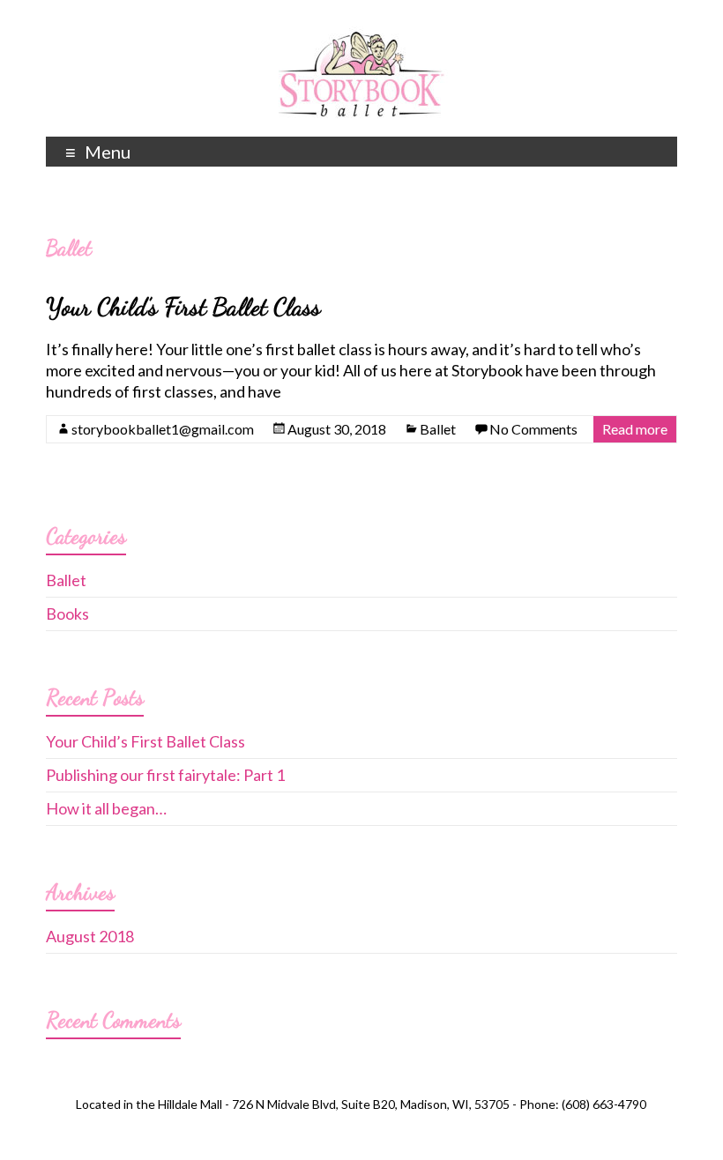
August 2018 (90, 936)
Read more (634, 428)
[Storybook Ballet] (361, 35)
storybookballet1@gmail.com (162, 428)
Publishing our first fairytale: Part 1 (165, 774)
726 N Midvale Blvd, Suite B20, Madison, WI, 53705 (371, 1104)
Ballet (438, 428)
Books (67, 613)
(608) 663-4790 (604, 1104)
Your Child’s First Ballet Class (183, 307)
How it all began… (106, 808)
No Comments (533, 428)
